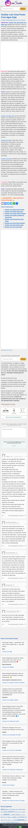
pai (13, 820)
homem (21, 817)
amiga (10, 809)
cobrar (6, 814)
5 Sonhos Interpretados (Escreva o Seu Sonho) (13, 20)
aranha (17, 809)
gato (14, 817)
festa (23, 814)
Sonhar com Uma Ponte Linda (14, 225)
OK (20, 827)
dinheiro (18, 814)
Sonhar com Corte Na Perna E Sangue (13, 800)
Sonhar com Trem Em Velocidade (11, 750)
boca (2, 812)
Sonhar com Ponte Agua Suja (14, 211)
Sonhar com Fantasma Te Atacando (12, 769)
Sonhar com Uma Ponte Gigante (15, 223)
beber (20, 809)
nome (11, 820)
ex (20, 814)
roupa (8, 822)
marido (2, 820)
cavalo (23, 812)
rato (4, 822)
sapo (16, 822)
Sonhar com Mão (7, 651)
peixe (15, 820)
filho (2, 817)
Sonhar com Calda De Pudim (10, 721)
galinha (11, 817)
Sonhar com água (6, 140)
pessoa (21, 820)
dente (14, 814)
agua (2, 809)
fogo (9, 817)
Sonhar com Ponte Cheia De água (15, 213)
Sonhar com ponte (6, 158)
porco (2, 822)
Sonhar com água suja (7, 116)
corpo (11, 814)
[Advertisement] (14, 56)
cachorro (11, 812)
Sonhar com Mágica (8, 667)
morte (8, 820)
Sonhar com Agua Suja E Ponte (14, 209)
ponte (11, 350)
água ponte (6, 350)
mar (26, 817)
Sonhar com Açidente (8, 785)
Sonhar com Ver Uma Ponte (13, 227)
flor (6, 817)
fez (24, 814)
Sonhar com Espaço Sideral (10, 700)
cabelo (5, 812)
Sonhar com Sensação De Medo (11, 735)
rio (5, 822)
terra (18, 822)
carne (16, 812)
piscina (26, 820)
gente (18, 817)
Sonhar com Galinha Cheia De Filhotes (13, 682)
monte (5, 820)
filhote (4, 817)
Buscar (23, 8)
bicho (23, 809)
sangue (13, 822)
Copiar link (14, 445)
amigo (13, 809)
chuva (2, 814)
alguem (7, 809)
